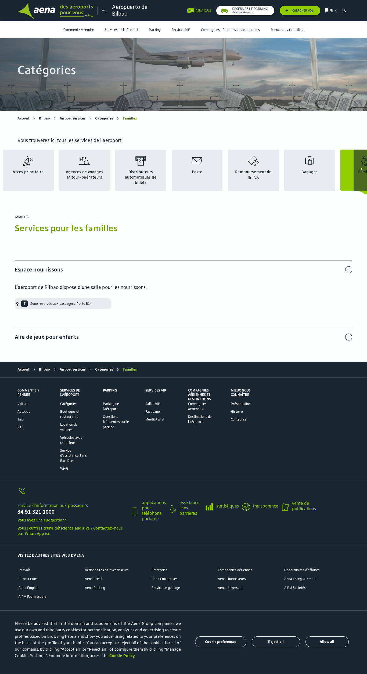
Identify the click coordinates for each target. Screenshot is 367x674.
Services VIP (180, 30)
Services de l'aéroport (121, 30)
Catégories (68, 404)
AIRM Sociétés (295, 588)
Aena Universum (230, 588)
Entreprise (159, 570)
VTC (20, 427)
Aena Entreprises (165, 579)
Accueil (23, 118)
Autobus (23, 412)
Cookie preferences (220, 641)
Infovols (24, 570)
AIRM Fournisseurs (32, 597)
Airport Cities (28, 579)
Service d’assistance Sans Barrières (73, 455)
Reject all (276, 641)
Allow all (327, 641)
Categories (104, 118)
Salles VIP (152, 404)
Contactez (238, 419)
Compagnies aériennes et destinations (230, 30)
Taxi (20, 419)
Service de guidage (166, 588)
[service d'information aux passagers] (72, 493)
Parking (155, 30)
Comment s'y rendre (78, 30)
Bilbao (44, 118)
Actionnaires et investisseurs (107, 570)
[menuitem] (79, 29)
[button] (104, 11)
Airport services (72, 118)
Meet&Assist (154, 419)
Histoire (237, 412)
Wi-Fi (64, 468)
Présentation (241, 404)
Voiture (22, 404)
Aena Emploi (28, 588)
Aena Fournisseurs (232, 579)
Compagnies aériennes (235, 570)
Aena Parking (95, 588)
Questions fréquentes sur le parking (116, 422)
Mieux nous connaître (287, 30)
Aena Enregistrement (300, 579)
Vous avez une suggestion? (41, 520)
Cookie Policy (122, 655)
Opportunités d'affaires (302, 570)
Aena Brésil (93, 579)
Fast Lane (152, 412)
